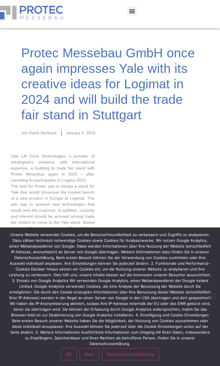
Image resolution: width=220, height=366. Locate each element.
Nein (89, 354)
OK (69, 354)
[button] (132, 11)
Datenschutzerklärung (130, 354)
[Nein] (211, 296)
